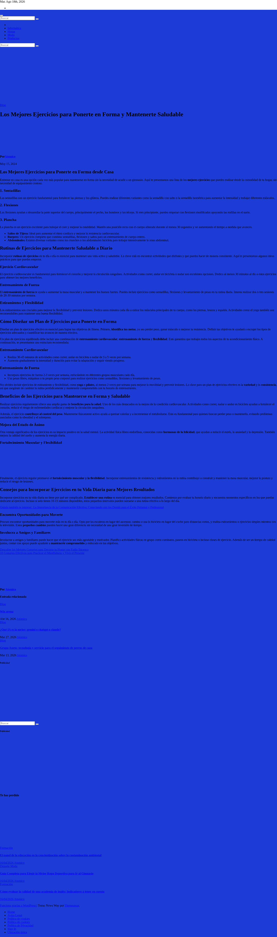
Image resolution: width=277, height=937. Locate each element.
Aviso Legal (15, 915)
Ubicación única (17, 932)
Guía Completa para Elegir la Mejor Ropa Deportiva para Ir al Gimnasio (46, 873)
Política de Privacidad (20, 925)
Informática (14, 28)
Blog (3, 105)
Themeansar (72, 905)
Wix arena (6, 611)
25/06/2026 (7, 841)
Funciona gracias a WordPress (18, 905)
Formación (6, 847)
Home (11, 911)
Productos (13, 38)
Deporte (5, 866)
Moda (11, 35)
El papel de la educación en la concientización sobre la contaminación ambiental (50, 855)
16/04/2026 (7, 862)
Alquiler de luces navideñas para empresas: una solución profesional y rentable (9, 821)
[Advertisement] (138, 75)
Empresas (5, 802)
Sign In (12, 928)
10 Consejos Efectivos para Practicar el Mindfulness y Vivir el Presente (42, 553)
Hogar (11, 31)
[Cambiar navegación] (1, 15)
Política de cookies (19, 918)
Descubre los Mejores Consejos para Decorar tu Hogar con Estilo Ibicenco (44, 549)
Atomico (10, 156)
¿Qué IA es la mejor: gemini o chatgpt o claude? (30, 629)
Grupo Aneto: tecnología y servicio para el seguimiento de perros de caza (46, 647)
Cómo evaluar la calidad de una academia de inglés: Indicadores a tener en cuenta (52, 891)
